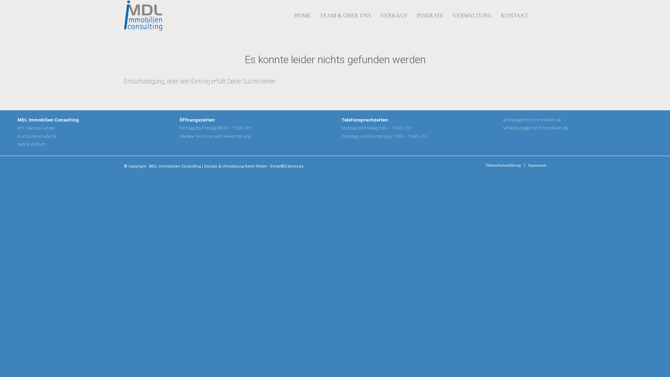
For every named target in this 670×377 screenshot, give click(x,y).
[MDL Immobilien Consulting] (143, 15)
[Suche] (539, 15)
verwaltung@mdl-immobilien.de (535, 128)
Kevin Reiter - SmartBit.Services (274, 166)
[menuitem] (302, 15)
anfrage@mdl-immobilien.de (532, 120)
